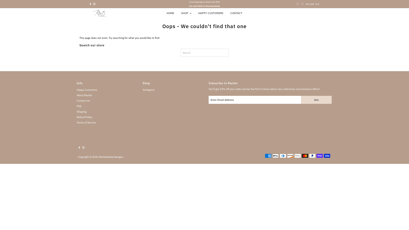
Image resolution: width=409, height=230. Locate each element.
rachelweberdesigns (111, 156)
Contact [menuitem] (236, 13)
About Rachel (84, 95)
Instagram (149, 89)
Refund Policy (84, 117)
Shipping (81, 111)
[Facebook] (90, 4)
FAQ (79, 106)
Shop (185, 13)
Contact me (83, 100)
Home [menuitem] (170, 13)
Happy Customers (87, 89)
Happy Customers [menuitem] (210, 13)
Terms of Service (86, 122)
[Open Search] (298, 4)
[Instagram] (94, 4)
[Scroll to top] (402, 223)
